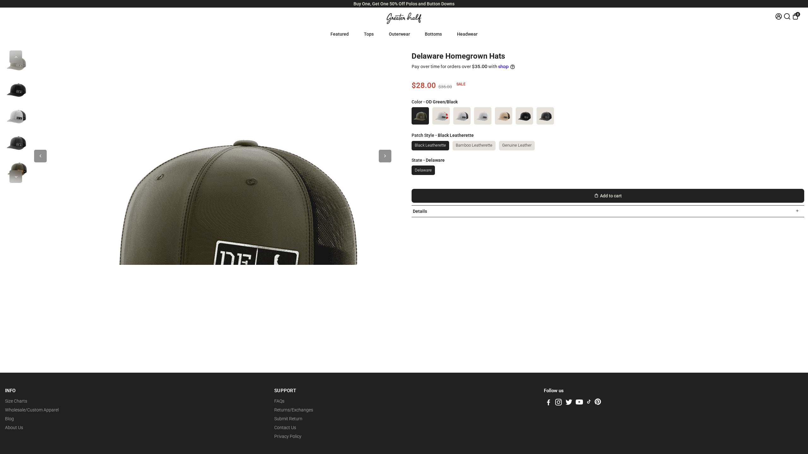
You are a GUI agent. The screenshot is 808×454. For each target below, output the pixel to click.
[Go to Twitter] (569, 403)
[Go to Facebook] (548, 403)
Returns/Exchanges (293, 409)
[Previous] (15, 56)
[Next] (15, 176)
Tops (369, 34)
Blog (9, 418)
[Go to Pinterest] (598, 403)
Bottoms (433, 34)
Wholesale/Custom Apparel (32, 409)
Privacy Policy (287, 436)
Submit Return (288, 418)
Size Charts (16, 401)
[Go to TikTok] (589, 403)
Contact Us (285, 427)
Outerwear (399, 34)
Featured (339, 34)
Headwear (467, 34)
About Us (14, 427)
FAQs (279, 401)
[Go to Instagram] (558, 403)
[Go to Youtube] (579, 403)
